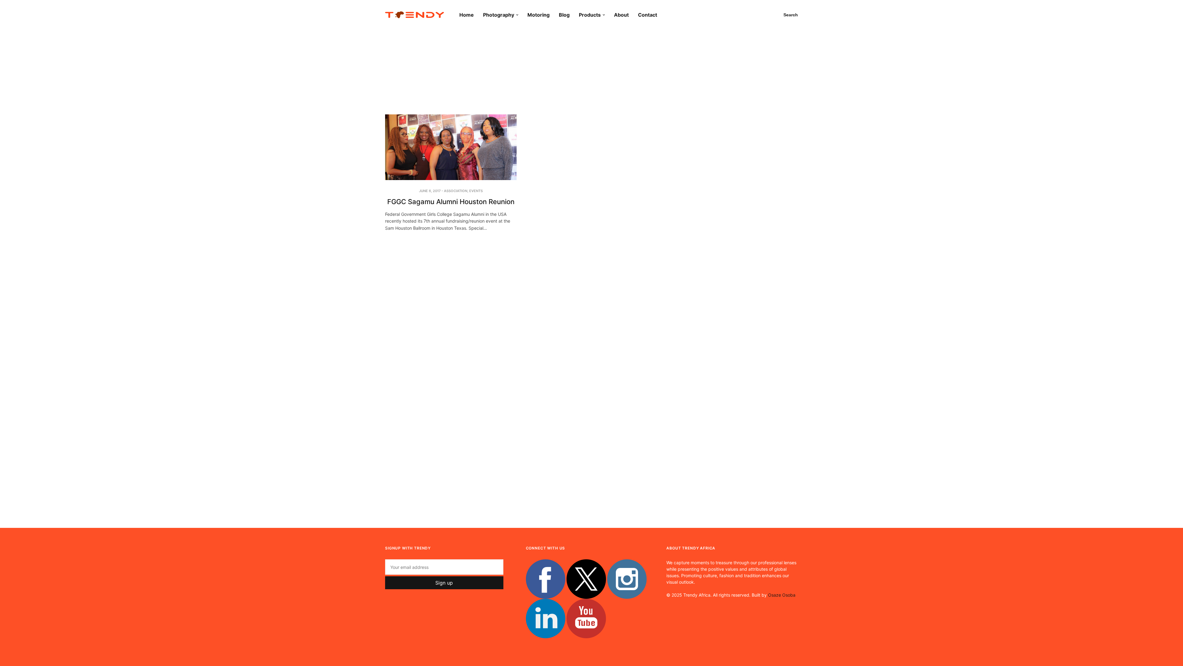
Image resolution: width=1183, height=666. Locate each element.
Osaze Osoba (781, 595)
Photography (498, 15)
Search (790, 14)
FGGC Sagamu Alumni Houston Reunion (450, 202)
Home (466, 15)
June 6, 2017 (430, 191)
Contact (647, 15)
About (621, 15)
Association (455, 191)
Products (590, 15)
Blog (564, 15)
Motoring (538, 15)
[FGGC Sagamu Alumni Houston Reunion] (451, 147)
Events (476, 191)
